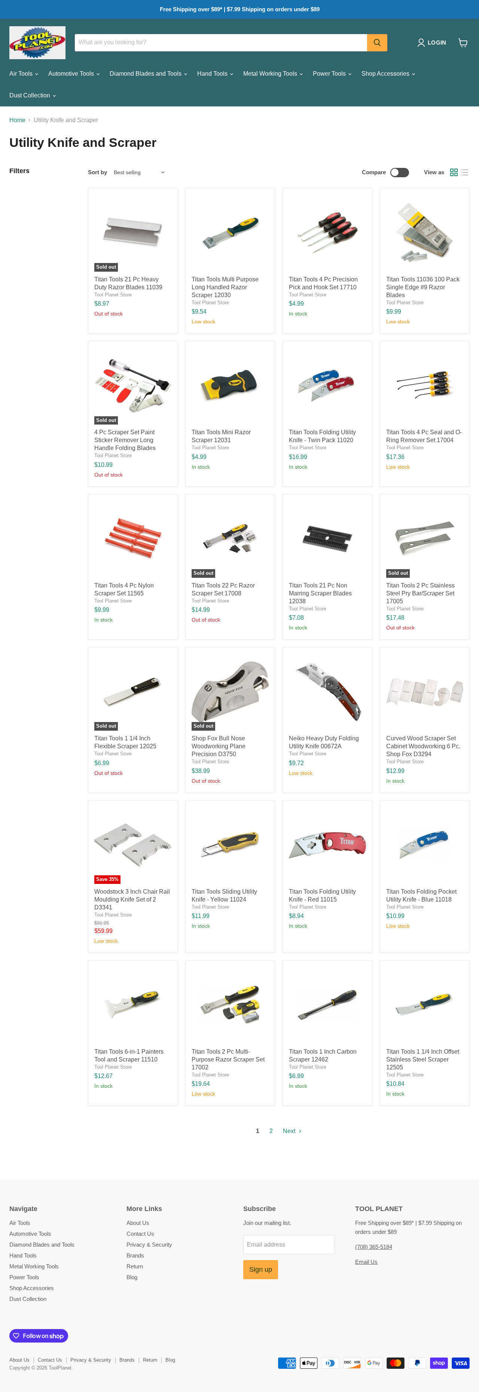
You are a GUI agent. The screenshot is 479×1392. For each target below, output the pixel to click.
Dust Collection (30, 95)
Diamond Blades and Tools (146, 73)
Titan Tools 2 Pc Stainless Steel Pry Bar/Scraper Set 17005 (420, 593)
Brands (135, 1255)
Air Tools (21, 73)
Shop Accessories (386, 73)
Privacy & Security (149, 1244)
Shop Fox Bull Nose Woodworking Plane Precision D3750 (218, 746)
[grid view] (454, 172)
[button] (433, 42)
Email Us (366, 1262)
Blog (131, 1277)
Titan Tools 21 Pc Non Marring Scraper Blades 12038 (320, 593)
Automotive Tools (71, 73)
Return (134, 1266)
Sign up (260, 1269)
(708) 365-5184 (373, 1247)
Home (17, 120)
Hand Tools (213, 73)
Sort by (97, 172)
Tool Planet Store (113, 295)
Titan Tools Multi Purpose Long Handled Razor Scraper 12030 (225, 287)
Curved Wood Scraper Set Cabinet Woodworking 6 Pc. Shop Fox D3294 (423, 746)
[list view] (464, 172)
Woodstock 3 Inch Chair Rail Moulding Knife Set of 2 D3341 (132, 899)
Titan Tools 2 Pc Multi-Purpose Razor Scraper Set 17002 (228, 1059)
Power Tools (330, 73)
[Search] (377, 42)
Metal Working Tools (271, 73)
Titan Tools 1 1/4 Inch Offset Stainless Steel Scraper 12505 (422, 1059)
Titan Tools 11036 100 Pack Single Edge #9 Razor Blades (423, 287)
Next (290, 1131)
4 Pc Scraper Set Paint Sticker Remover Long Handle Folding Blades (125, 440)
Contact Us (140, 1234)
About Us (137, 1223)
